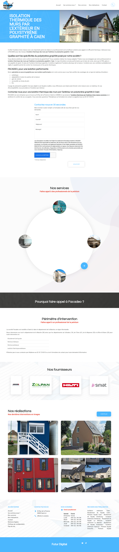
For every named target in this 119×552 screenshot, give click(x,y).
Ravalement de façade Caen (98, 513)
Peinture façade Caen (94, 514)
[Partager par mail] (85, 543)
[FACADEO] (8, 5)
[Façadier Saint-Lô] (86, 438)
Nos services (82, 5)
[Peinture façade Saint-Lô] (86, 475)
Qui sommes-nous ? (69, 5)
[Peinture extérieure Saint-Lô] (33, 475)
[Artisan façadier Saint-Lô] (33, 438)
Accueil (58, 5)
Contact (104, 5)
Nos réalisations (94, 5)
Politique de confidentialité (16, 524)
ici (61, 149)
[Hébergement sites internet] (59, 547)
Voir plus (103, 414)
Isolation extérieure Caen (98, 510)
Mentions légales (13, 522)
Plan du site (11, 526)
